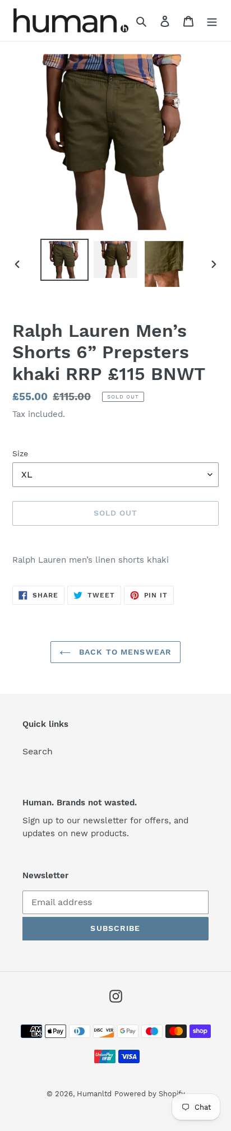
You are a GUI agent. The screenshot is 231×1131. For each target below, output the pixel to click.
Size (20, 453)
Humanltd (94, 1094)
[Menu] (212, 20)
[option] (64, 260)
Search (37, 751)
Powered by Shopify (149, 1094)
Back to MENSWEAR (124, 651)
